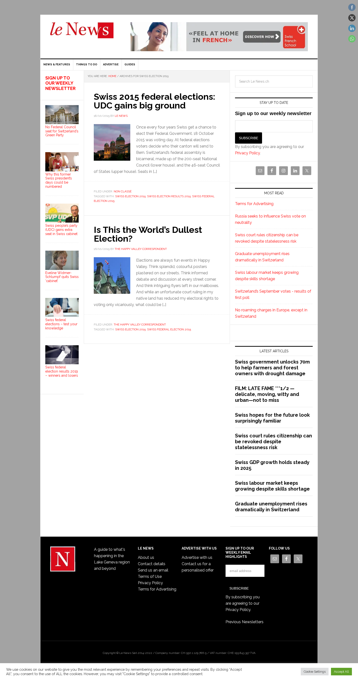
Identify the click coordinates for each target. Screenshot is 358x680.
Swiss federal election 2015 (169, 329)
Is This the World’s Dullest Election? (148, 234)
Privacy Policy (247, 153)
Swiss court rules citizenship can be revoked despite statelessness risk (273, 441)
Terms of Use (150, 576)
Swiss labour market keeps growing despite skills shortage (272, 486)
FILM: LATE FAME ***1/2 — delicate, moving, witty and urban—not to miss (267, 394)
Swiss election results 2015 (169, 196)
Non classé (123, 191)
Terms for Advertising (254, 203)
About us (146, 557)
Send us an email (153, 570)
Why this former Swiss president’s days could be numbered (58, 180)
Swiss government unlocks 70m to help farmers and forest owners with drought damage (272, 367)
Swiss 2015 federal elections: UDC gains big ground (154, 100)
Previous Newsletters (245, 622)
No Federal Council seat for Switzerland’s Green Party (61, 131)
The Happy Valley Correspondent (140, 324)
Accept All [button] (341, 671)
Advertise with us (197, 557)
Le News (81, 33)
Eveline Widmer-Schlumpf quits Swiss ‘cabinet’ (62, 277)
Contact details (151, 564)
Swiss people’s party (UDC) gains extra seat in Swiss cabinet (61, 230)
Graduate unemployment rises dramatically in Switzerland (271, 506)
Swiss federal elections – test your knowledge (61, 324)
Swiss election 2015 (130, 196)
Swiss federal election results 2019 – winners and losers (61, 371)
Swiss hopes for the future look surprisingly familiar (272, 418)
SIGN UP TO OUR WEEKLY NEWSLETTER (60, 83)
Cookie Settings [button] (315, 671)
